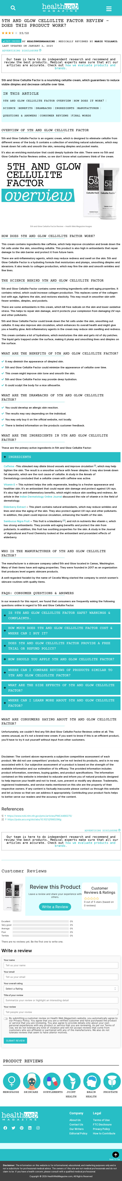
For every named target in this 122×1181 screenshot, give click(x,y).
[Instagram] (38, 1128)
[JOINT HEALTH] (72, 1081)
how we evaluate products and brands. (86, 66)
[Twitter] (13, 1128)
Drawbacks (44, 108)
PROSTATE (110, 1092)
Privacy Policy (101, 1129)
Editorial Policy (78, 1133)
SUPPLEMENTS (53, 1092)
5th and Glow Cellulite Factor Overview (37, 101)
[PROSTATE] (112, 1081)
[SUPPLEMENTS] (52, 1081)
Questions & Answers (20, 115)
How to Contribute (104, 1133)
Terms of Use (101, 1120)
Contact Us (76, 1124)
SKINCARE (31, 1092)
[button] (13, 8)
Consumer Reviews (54, 115)
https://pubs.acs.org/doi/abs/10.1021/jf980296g (34, 819)
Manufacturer (88, 108)
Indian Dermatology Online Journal (41, 496)
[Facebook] (5, 1128)
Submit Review (15, 1040)
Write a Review (55, 907)
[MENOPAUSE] (11, 1081)
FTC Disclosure (102, 1124)
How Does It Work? (89, 101)
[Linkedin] (29, 1128)
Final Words (81, 115)
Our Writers (76, 1129)
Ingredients (64, 108)
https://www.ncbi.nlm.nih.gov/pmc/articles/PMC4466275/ (39, 815)
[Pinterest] (21, 1128)
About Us (75, 1120)
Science (9, 108)
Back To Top (115, 1159)
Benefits (25, 108)
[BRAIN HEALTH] (92, 1081)
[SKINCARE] (31, 1081)
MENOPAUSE (11, 1092)
